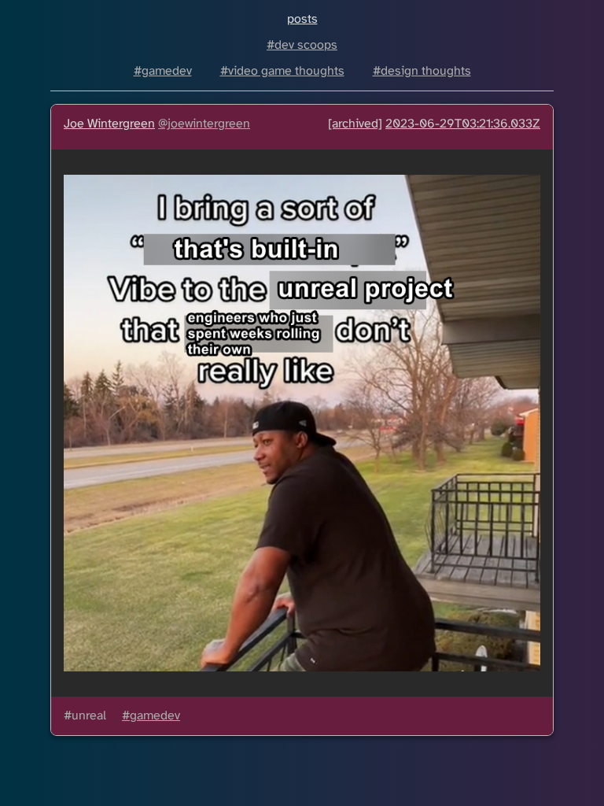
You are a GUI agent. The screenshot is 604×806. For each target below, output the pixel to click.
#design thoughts (422, 71)
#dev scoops (302, 45)
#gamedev (163, 71)
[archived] (355, 124)
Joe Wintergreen (109, 124)
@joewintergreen (204, 124)
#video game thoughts (282, 71)
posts (302, 19)
